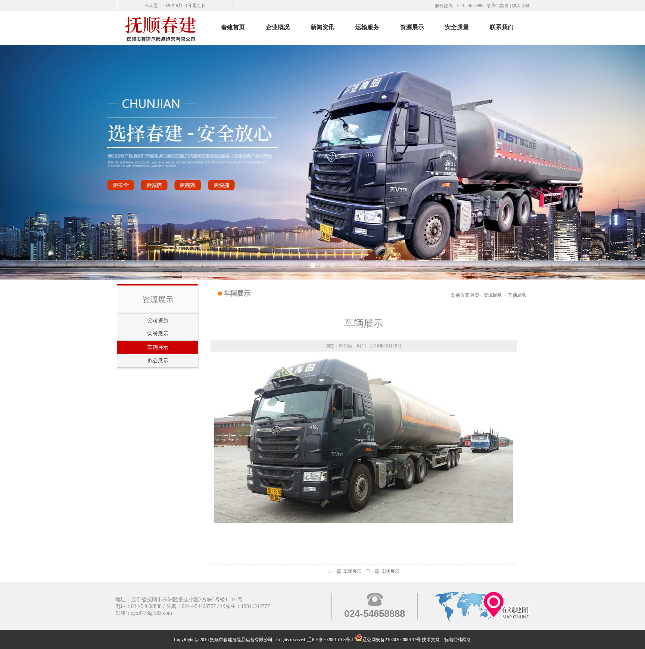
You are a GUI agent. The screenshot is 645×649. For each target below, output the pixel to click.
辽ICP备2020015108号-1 (330, 639)
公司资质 (157, 320)
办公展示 (157, 360)
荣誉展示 (157, 334)
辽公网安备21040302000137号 (391, 639)
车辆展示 (157, 347)
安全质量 (457, 27)
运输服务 (367, 27)
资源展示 (412, 27)
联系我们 (502, 27)
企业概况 (278, 27)
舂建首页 (233, 27)
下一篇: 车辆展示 (382, 571)
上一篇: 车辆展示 (344, 571)
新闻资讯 (322, 27)
